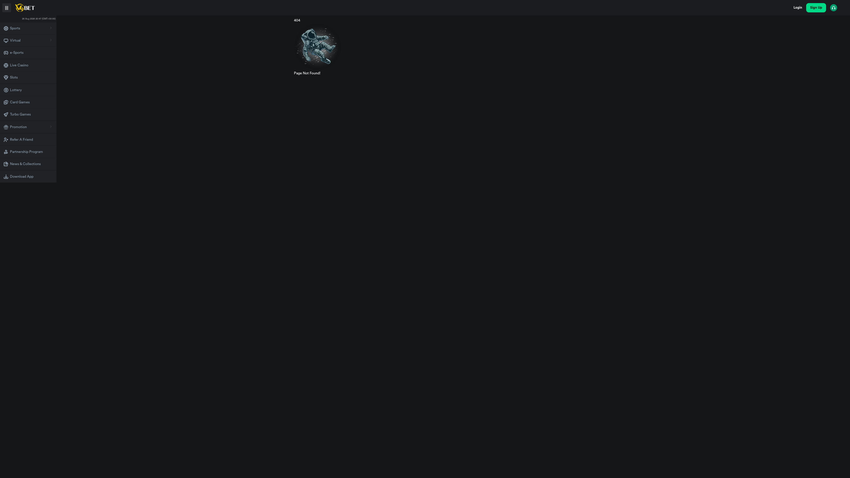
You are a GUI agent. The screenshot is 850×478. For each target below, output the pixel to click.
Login (798, 7)
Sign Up (816, 7)
